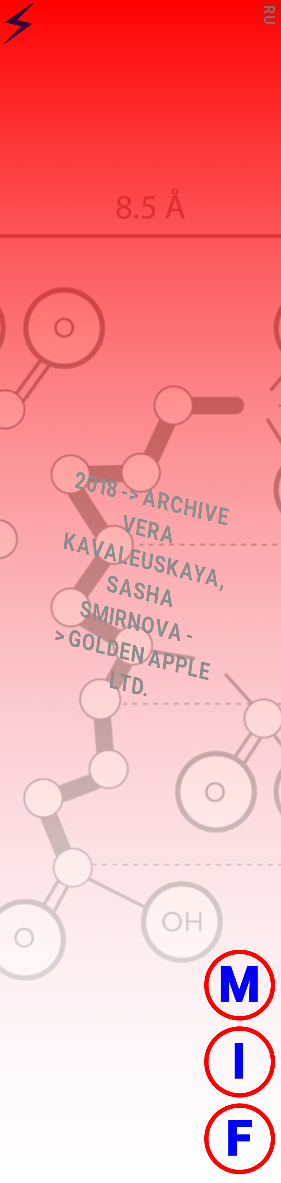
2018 (96, 485)
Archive (186, 507)
